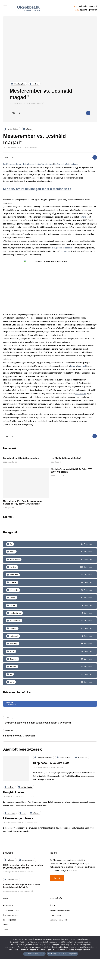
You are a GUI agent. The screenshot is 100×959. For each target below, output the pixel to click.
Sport (5, 929)
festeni (83, 217)
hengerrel (81, 366)
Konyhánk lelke (13, 792)
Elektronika (8, 905)
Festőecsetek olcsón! (12, 164)
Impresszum (55, 915)
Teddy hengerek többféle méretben (38, 164)
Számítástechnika (10, 910)
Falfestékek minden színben (66, 164)
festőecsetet (80, 393)
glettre (66, 251)
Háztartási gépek (10, 915)
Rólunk (57, 878)
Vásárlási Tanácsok (58, 920)
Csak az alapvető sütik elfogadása (62, 954)
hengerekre (57, 247)
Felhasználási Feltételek (60, 910)
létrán (73, 366)
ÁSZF (52, 905)
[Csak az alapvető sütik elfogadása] (96, 947)
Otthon (6, 924)
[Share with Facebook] (88, 113)
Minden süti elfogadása (34, 954)
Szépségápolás (9, 920)
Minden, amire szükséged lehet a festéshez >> (37, 189)
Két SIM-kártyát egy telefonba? (66, 458)
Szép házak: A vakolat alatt (51, 763)
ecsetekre (69, 247)
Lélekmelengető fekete (18, 818)
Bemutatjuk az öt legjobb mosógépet (21, 458)
